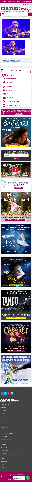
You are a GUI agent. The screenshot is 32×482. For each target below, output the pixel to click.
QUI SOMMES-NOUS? (5, 404)
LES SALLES (3, 464)
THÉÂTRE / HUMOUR (5, 419)
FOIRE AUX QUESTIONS (5, 444)
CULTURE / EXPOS (4, 427)
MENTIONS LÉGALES (5, 447)
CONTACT (3, 413)
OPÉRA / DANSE (4, 424)
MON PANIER (3, 407)
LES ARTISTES (3, 467)
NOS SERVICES (3, 410)
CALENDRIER (3, 458)
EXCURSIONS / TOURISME (6, 439)
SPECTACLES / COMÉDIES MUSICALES (8, 433)
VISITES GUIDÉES (4, 436)
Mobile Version (20, 479)
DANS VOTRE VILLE (4, 461)
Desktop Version (12, 479)
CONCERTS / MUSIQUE (5, 422)
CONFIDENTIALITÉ (4, 450)
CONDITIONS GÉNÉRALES (5, 453)
